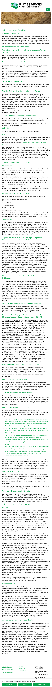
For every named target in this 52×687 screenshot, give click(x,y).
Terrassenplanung (7, 672)
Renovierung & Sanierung (9, 669)
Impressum (21, 668)
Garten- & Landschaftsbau (7, 666)
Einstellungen (9, 684)
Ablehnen (25, 684)
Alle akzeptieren (41, 684)
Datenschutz (22, 670)
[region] (26, 683)
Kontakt (20, 666)
